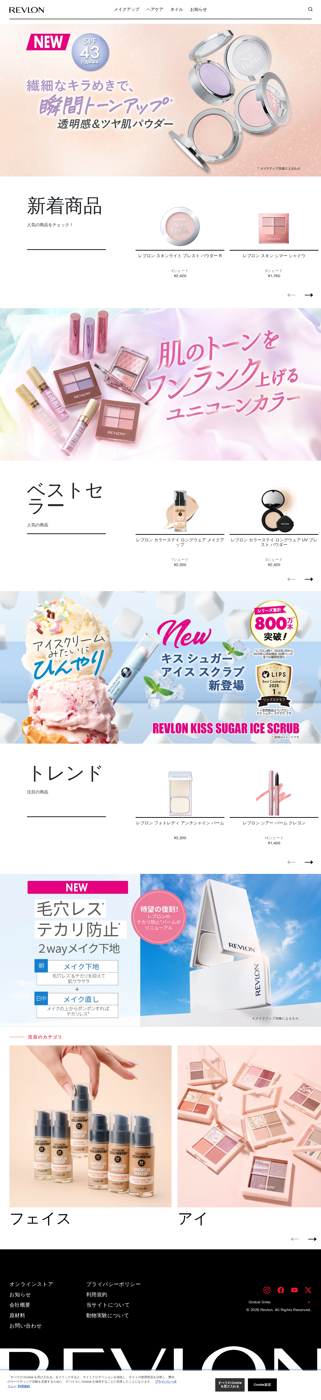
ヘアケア (154, 10)
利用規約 (96, 1294)
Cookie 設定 (262, 1385)
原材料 (17, 1315)
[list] (227, 241)
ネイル (176, 10)
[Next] (309, 295)
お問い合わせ (25, 1325)
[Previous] (291, 295)
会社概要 (20, 1304)
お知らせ (198, 10)
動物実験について (107, 1315)
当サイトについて (108, 1304)
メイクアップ (126, 10)
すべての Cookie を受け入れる (229, 1385)
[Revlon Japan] (27, 10)
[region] (160, 1385)
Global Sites (260, 1302)
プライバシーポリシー (113, 1284)
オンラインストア (31, 1284)
